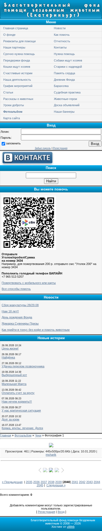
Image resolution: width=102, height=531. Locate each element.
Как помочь (62, 34)
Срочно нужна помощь (19, 54)
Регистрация (60, 148)
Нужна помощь (64, 54)
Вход (61, 511)
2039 (58, 482)
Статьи (8, 92)
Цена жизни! (10, 348)
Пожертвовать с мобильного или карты (29, 282)
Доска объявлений (66, 105)
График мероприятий (17, 86)
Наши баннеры (64, 111)
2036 (36, 482)
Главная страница (15, 28)
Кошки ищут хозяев (16, 66)
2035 (29, 482)
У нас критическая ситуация (21, 410)
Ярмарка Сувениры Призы (20, 323)
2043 (89, 482)
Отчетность (62, 41)
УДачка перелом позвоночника (23, 366)
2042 (82, 482)
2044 (97, 482)
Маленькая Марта (14, 384)
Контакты (60, 47)
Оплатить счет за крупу (18, 392)
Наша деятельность (17, 79)
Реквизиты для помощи (19, 41)
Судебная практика (67, 92)
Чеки (38, 435)
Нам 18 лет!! (10, 311)
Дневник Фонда (64, 79)
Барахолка (61, 86)
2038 (51, 482)
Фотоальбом (12, 111)
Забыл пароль (43, 148)
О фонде (9, 34)
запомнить (13, 143)
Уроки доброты (13, 105)
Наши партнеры (14, 47)
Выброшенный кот (14, 375)
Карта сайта (11, 118)
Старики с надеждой (68, 66)
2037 (44, 482)
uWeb (71, 526)
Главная (5, 435)
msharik (51, 454)
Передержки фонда (16, 60)
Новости (60, 28)
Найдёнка (8, 357)
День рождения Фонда (17, 317)
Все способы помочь (16, 288)
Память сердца (64, 73)
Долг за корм (10, 419)
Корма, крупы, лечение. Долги (22, 428)
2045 (40, 485)
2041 (75, 482)
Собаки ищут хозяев (68, 60)
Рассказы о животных (18, 99)
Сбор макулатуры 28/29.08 (20, 305)
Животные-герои (65, 99)
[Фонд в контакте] (27, 164)
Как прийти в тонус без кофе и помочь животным (36, 329)
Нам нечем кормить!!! (17, 401)
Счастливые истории (17, 73)
